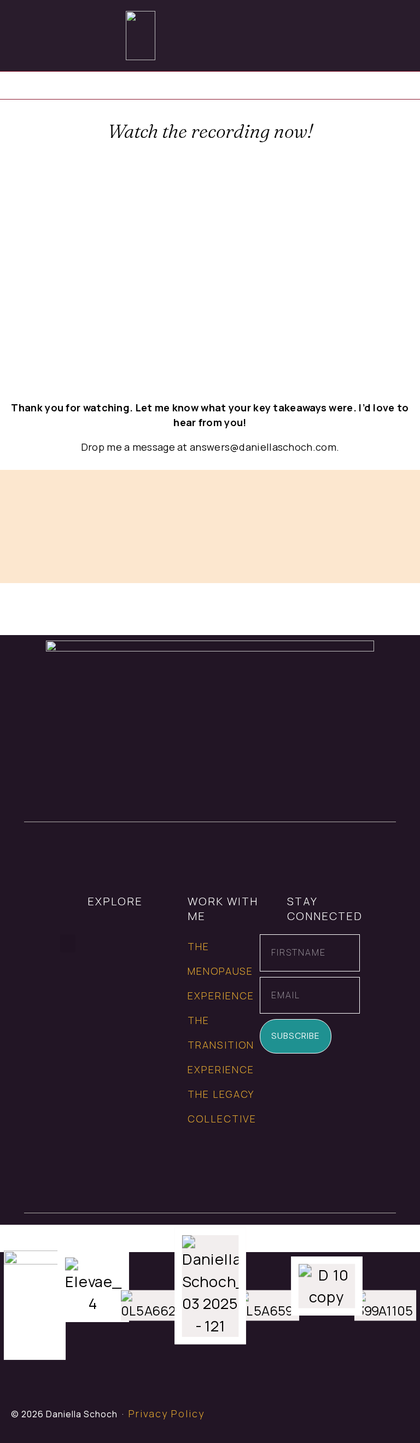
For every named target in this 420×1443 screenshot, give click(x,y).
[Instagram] (347, 1419)
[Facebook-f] (323, 1419)
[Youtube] (396, 1419)
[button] (67, 943)
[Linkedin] (372, 1419)
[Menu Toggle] (404, 35)
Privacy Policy (167, 1413)
